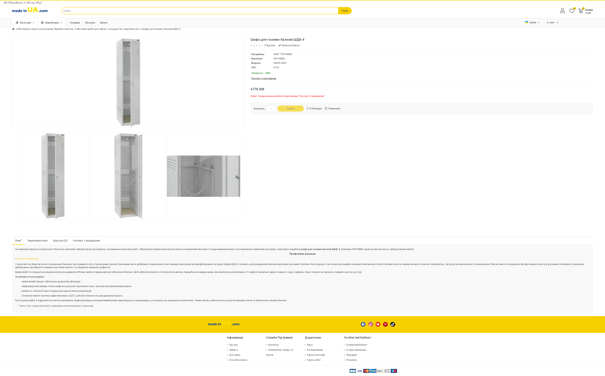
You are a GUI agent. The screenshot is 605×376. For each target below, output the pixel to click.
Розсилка (351, 360)
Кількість (259, 108)
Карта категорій (316, 355)
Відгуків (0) (60, 240)
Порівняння (334, 108)
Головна (75, 22)
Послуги (90, 22)
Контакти (273, 345)
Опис (18, 240)
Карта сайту (314, 360)
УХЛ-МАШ (279, 58)
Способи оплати (238, 360)
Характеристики (37, 240)
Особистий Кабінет (356, 345)
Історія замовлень (356, 350)
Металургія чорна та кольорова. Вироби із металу (45, 29)
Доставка (234, 355)
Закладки (351, 355)
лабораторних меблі (401, 249)
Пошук (345, 10)
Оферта (233, 350)
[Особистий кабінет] (563, 10)
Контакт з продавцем (86, 240)
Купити (290, 108)
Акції (310, 345)
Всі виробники (315, 350)
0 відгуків (270, 45)
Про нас (233, 345)
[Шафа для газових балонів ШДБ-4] (53, 176)
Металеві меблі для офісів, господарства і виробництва (108, 29)
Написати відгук (291, 45)
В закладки (316, 108)
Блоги (103, 22)
